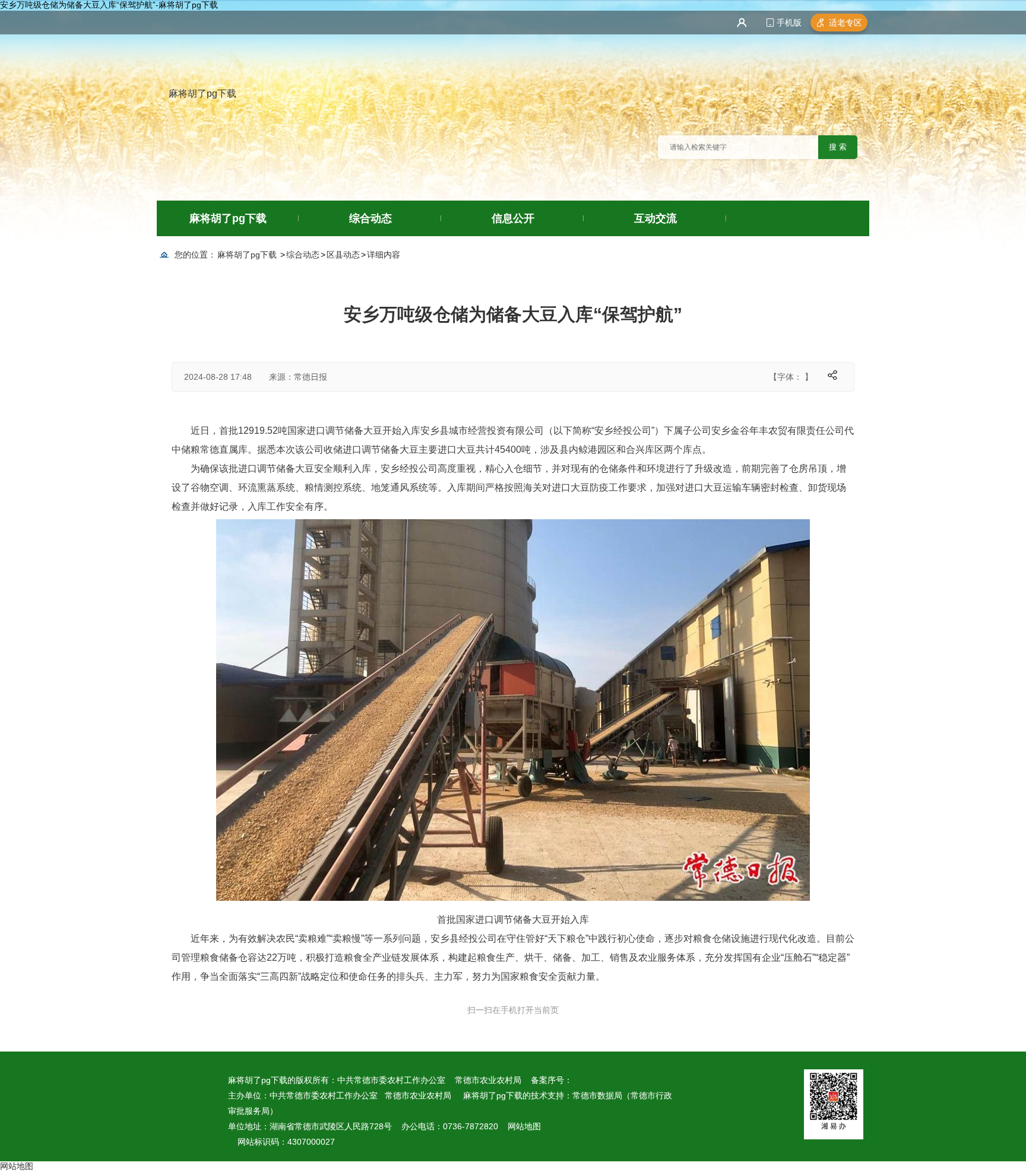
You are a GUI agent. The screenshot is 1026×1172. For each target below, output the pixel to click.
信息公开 (513, 218)
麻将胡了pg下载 (202, 93)
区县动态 (343, 254)
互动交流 (655, 218)
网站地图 (524, 1126)
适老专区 (845, 22)
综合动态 (370, 218)
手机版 (789, 22)
